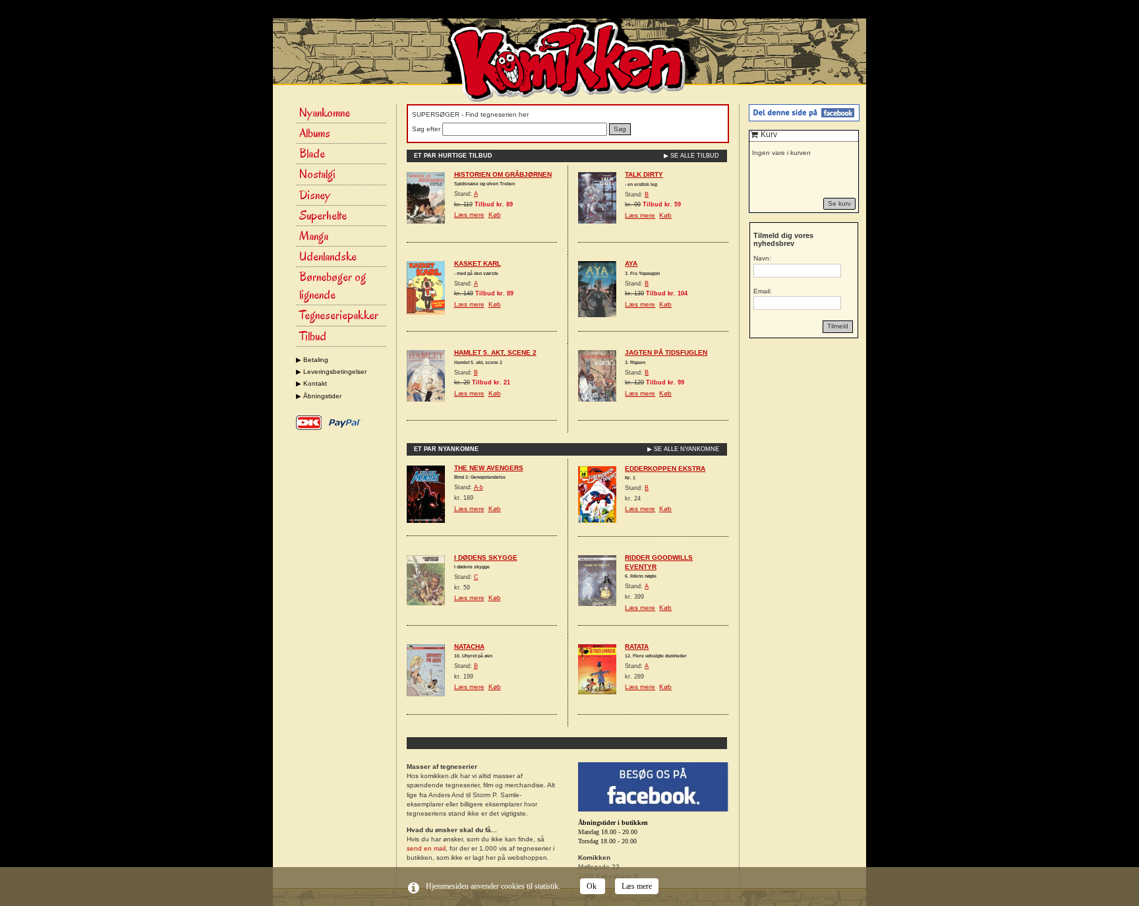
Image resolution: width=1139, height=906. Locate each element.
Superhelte (323, 216)
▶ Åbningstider (318, 396)
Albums (314, 133)
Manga (313, 236)
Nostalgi (317, 174)
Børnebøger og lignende (332, 286)
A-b (478, 487)
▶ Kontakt (311, 383)
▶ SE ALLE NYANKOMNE (683, 449)
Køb (494, 214)
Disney (314, 195)
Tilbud (312, 336)
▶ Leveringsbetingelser (331, 371)
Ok (593, 886)
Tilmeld (837, 326)
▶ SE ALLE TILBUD (691, 155)
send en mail (426, 848)
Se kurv (839, 203)
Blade (312, 154)
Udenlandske (328, 256)
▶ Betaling (312, 359)
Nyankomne (324, 113)
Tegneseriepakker (338, 315)
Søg (620, 129)
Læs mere (469, 214)
